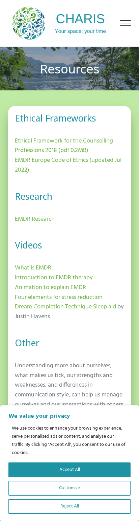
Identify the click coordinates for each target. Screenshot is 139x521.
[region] (69, 463)
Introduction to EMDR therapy (54, 278)
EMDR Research (35, 219)
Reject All (69, 506)
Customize (69, 488)
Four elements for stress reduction (59, 297)
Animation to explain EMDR (50, 287)
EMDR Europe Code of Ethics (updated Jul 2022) (68, 165)
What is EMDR (33, 268)
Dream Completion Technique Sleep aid (65, 307)
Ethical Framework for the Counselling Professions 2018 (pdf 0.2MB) (64, 146)
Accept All (69, 470)
